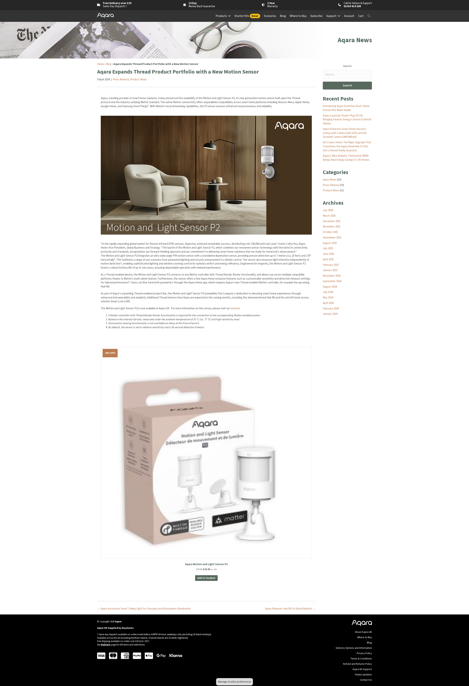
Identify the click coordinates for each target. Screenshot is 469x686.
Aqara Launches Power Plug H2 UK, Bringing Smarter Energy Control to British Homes (347, 120)
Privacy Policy (364, 653)
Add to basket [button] (206, 578)
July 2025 (328, 248)
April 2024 (328, 303)
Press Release (121, 79)
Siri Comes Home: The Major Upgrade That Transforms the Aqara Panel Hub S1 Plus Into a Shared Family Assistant (347, 146)
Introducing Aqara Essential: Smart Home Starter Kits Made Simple (346, 108)
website (235, 308)
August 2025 (330, 243)
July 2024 (328, 292)
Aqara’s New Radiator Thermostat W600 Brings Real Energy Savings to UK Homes (346, 158)
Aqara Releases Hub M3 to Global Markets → (290, 609)
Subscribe (316, 16)
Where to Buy (298, 16)
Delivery (105, 644)
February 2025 (331, 265)
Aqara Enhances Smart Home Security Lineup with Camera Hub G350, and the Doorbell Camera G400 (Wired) (345, 133)
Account (349, 16)
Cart (361, 16)
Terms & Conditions (361, 658)
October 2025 (330, 232)
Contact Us (366, 680)
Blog (283, 16)
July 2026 (328, 210)
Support (331, 16)
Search (347, 66)
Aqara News (330, 180)
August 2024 (330, 287)
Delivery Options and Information (354, 648)
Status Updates (363, 674)
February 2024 (331, 309)
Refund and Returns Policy (357, 664)
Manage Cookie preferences (234, 681)
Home (100, 64)
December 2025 (331, 221)
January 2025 (330, 270)
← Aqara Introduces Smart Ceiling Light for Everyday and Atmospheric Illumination (144, 609)
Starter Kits (246, 16)
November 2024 (331, 276)
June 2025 (328, 254)
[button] (229, 16)
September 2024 (332, 281)
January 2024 (330, 314)
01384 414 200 (352, 6)
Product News (138, 79)
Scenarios (270, 16)
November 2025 (331, 227)
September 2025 (332, 238)
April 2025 (328, 259)
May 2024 (328, 298)
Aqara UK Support (362, 669)
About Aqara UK (363, 632)
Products (221, 16)
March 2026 (329, 216)
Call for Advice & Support (358, 3)
